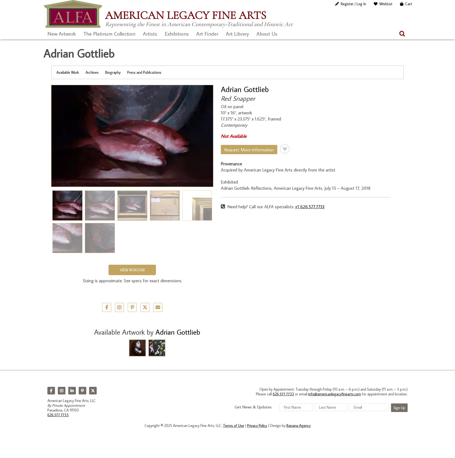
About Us (266, 33)
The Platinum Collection (109, 33)
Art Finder (207, 33)
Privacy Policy (257, 425)
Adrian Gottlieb (245, 89)
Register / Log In (353, 4)
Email (157, 307)
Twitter (145, 307)
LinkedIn (72, 390)
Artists (150, 33)
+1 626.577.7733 (309, 206)
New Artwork (61, 33)
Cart (408, 4)
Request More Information (249, 150)
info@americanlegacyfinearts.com (334, 394)
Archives (92, 72)
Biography (113, 72)
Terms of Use (233, 425)
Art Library (237, 33)
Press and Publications (144, 72)
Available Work (67, 72)
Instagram (61, 390)
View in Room (132, 270)
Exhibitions (177, 33)
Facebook (51, 390)
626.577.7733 (58, 414)
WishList (385, 4)
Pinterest (82, 390)
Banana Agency (299, 425)
